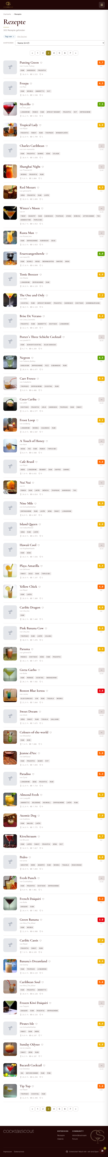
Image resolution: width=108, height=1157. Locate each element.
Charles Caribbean (32, 146)
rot (48, 91)
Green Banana (29, 920)
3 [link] (48, 53)
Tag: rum (8, 36)
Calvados (45, 428)
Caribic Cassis (29, 940)
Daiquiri (24, 906)
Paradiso (25, 774)
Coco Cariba (28, 399)
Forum (75, 1139)
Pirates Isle (27, 1024)
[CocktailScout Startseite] (8, 5)
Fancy (33, 133)
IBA (22, 1073)
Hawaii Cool (28, 545)
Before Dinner (32, 1073)
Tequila (50, 698)
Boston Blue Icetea (32, 691)
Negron (25, 358)
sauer (40, 761)
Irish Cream (77, 865)
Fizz (47, 365)
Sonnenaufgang (93, 303)
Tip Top (25, 1086)
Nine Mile (26, 503)
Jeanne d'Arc (28, 753)
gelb (53, 240)
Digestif (32, 216)
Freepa (24, 83)
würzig (77, 216)
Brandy (43, 469)
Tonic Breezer (29, 274)
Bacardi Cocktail (31, 1065)
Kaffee (58, 469)
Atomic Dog (28, 815)
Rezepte (61, 1135)
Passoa (24, 657)
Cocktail (24, 303)
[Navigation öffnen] (102, 5)
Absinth (41, 865)
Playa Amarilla (29, 566)
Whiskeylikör (62, 133)
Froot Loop (27, 420)
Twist (23, 216)
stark (68, 216)
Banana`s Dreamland (33, 961)
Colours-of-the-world (34, 732)
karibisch (31, 70)
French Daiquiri (30, 899)
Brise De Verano (30, 316)
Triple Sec (38, 220)
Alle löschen (22, 36)
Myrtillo (25, 104)
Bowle (30, 261)
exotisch (79, 303)
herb (23, 469)
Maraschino (52, 677)
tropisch (49, 133)
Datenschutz (19, 1152)
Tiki (98, 216)
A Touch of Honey (32, 441)
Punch (35, 112)
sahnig (40, 153)
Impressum (7, 1152)
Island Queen (28, 524)
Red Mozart (28, 187)
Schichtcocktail (34, 344)
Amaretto (40, 91)
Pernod (30, 677)
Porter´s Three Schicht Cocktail (40, 337)
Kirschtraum (28, 836)
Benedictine (26, 220)
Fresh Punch (28, 878)
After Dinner (88, 216)
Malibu (30, 823)
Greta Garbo (28, 670)
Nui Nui (25, 482)
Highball (47, 802)
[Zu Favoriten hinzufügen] (41, 63)
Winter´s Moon (30, 208)
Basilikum (25, 365)
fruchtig (42, 70)
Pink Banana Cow (32, 628)
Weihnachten (48, 261)
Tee (29, 449)
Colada (56, 153)
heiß (37, 261)
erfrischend (85, 112)
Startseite (7, 14)
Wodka (30, 91)
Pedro (23, 857)
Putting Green (29, 62)
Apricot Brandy (53, 112)
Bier (29, 740)
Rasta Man (27, 233)
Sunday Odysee (30, 1044)
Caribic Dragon (30, 607)
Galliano (55, 719)
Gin (36, 698)
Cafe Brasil (27, 462)
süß (48, 153)
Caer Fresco (27, 378)
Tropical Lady (29, 125)
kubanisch (55, 365)
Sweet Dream (29, 711)
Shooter (24, 865)
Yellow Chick (28, 587)
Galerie (60, 1139)
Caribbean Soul (30, 982)
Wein (67, 261)
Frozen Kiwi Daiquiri (34, 1003)
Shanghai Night (30, 167)
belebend (36, 802)
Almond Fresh (29, 795)
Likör (46, 195)
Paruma (25, 649)
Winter (59, 261)
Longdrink (25, 112)
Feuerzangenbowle (32, 254)
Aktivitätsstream (79, 1135)
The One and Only (32, 295)
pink (49, 1073)
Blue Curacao (50, 344)
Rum (22, 70)
